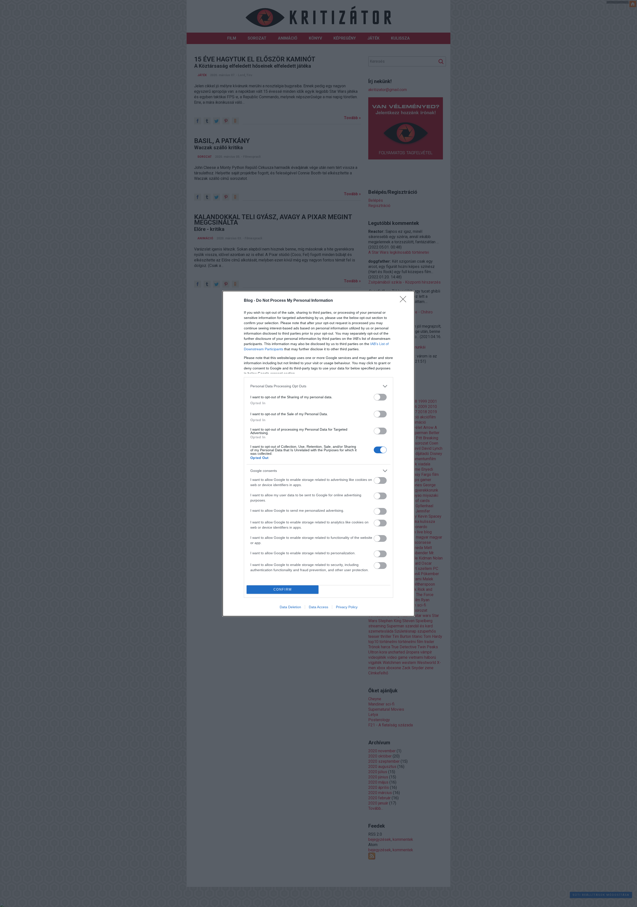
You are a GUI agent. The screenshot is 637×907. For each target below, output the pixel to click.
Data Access (318, 607)
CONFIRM (282, 589)
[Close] (404, 300)
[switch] (380, 397)
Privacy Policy (347, 607)
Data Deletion (290, 607)
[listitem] (318, 386)
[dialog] (318, 453)
